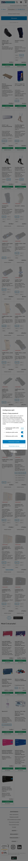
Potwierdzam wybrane (14, 446)
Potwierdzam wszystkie (14, 441)
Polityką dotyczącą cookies (16, 417)
